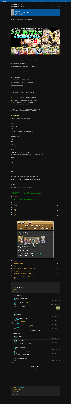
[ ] (17, 299)
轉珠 (18, 282)
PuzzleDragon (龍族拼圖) (19, 4)
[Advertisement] (35, 377)
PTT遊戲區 (12, 4)
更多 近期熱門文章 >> (35, 330)
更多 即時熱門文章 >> (35, 366)
